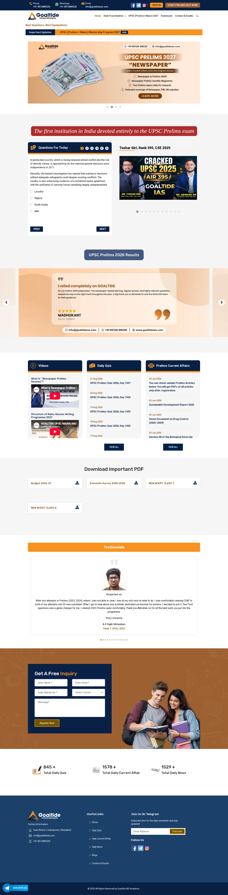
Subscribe (177, 831)
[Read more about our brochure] (77, 483)
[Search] (197, 16)
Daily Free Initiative (113, 16)
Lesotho (38, 191)
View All (114, 447)
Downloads (166, 16)
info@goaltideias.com (44, 835)
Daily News (97, 847)
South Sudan (41, 204)
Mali (36, 211)
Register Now (47, 723)
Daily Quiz (97, 830)
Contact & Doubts (184, 16)
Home (98, 16)
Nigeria (38, 198)
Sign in (156, 5)
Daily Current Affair (101, 838)
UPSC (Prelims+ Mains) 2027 (143, 16)
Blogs (94, 855)
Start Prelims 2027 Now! (183, 5)
